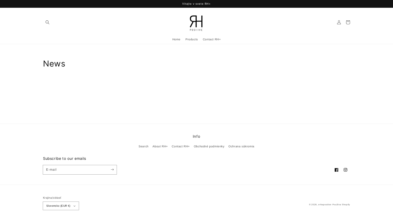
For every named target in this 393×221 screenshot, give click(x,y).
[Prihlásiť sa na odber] (112, 169)
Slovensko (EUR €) (58, 205)
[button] (47, 22)
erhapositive (324, 204)
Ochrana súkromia (241, 146)
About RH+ (160, 146)
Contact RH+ (181, 146)
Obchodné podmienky (209, 146)
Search (144, 146)
